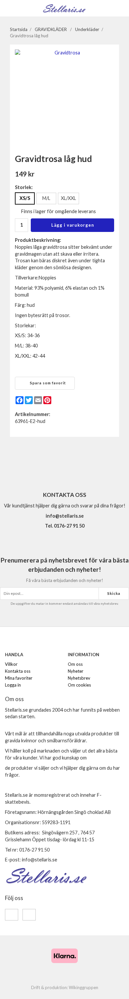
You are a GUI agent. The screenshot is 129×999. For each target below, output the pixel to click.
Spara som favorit (47, 383)
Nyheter (75, 671)
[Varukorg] (120, 7)
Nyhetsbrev (79, 678)
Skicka (113, 593)
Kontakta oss (17, 671)
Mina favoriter (18, 678)
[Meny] (9, 7)
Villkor (11, 664)
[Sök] (20, 8)
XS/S (25, 198)
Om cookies (79, 685)
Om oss (75, 664)
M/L (46, 198)
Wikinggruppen (83, 987)
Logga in (13, 685)
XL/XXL (68, 198)
